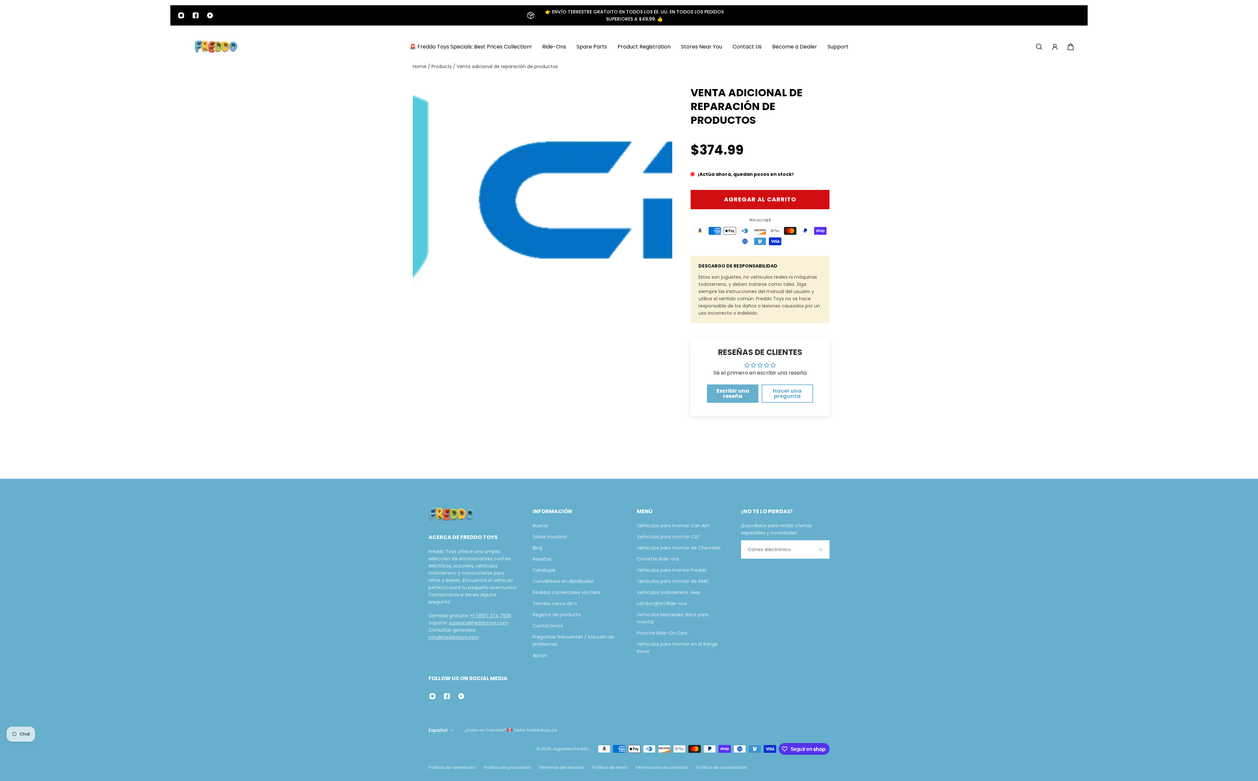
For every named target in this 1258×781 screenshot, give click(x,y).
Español (438, 730)
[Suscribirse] (820, 549)
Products (442, 66)
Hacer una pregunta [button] (787, 393)
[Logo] (216, 47)
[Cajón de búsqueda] (1039, 47)
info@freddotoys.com (454, 637)
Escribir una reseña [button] (732, 393)
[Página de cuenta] (1055, 47)
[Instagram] (181, 15)
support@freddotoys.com (478, 623)
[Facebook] (195, 15)
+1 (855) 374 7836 (490, 615)
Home (420, 66)
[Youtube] (210, 15)
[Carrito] (1070, 47)
